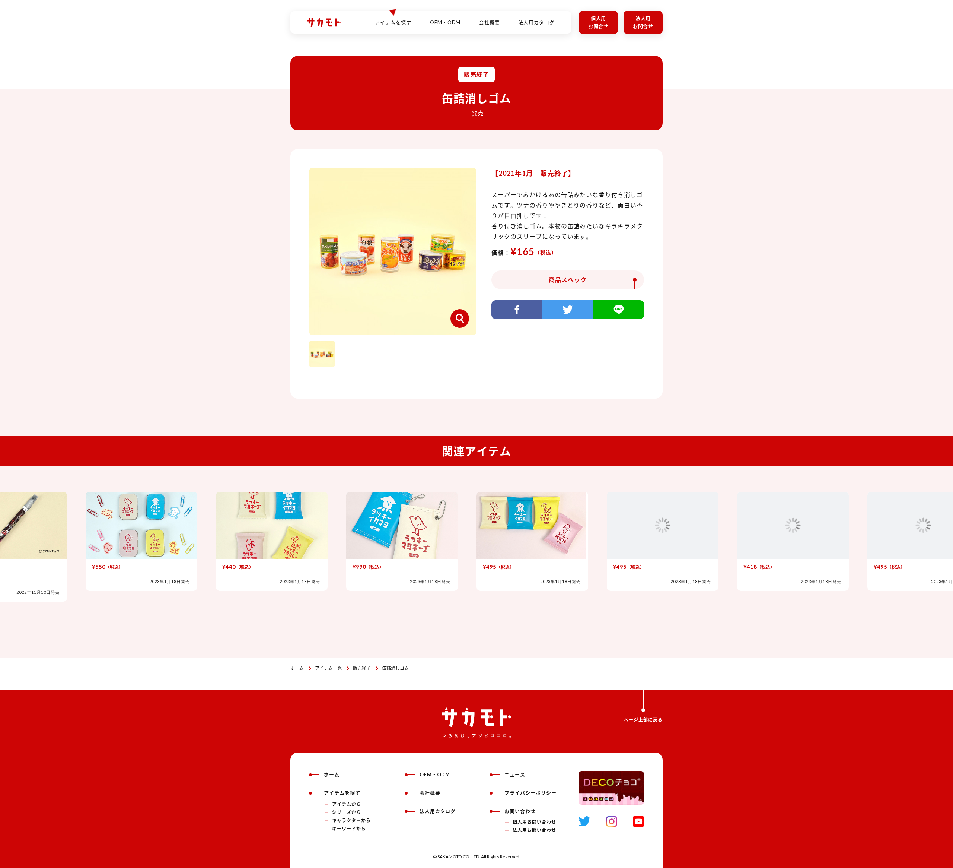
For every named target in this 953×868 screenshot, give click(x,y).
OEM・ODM (445, 22)
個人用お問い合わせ (534, 822)
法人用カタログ (536, 22)
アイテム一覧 (328, 668)
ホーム (297, 668)
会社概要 (489, 22)
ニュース (514, 774)
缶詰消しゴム (395, 668)
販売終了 (362, 668)
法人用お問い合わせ (534, 830)
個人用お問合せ (598, 22)
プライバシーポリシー (530, 793)
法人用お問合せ (643, 22)
